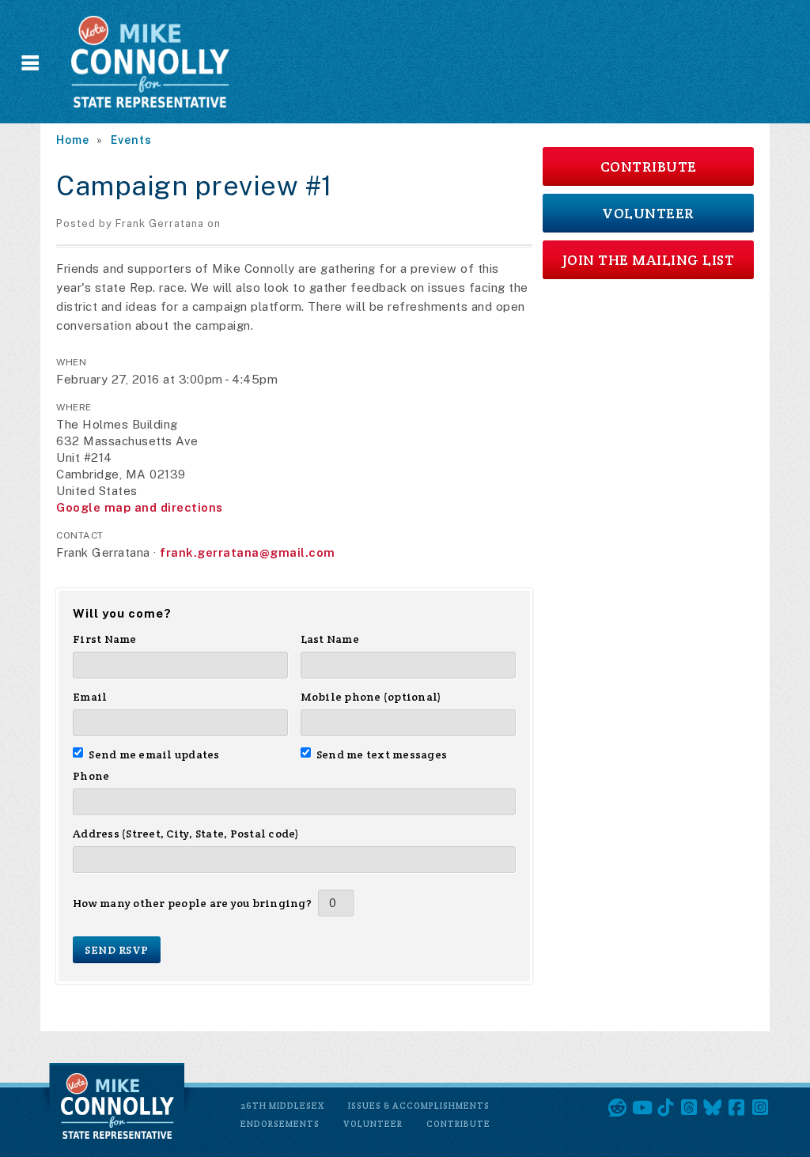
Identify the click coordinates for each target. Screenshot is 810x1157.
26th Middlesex (282, 1105)
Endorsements (280, 1123)
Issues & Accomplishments (419, 1105)
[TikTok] (665, 1107)
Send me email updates (154, 754)
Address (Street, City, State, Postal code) (186, 833)
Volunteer (648, 213)
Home (72, 140)
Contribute (648, 166)
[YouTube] (641, 1107)
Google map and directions (139, 507)
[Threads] (688, 1107)
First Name (105, 639)
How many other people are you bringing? (192, 903)
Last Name (330, 639)
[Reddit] (617, 1107)
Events (131, 140)
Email (90, 697)
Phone (91, 776)
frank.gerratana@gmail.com (247, 552)
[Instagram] (760, 1107)
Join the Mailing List (648, 260)
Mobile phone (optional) (371, 697)
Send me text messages (382, 754)
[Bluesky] (712, 1107)
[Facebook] (736, 1107)
